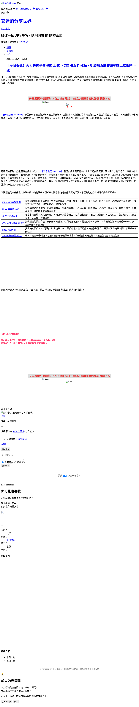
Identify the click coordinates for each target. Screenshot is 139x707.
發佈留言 (5, 466)
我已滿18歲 (6, 702)
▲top (3, 444)
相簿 (9, 47)
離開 (15, 702)
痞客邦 (16, 431)
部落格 (10, 51)
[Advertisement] (69, 143)
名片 (9, 54)
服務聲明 (95, 669)
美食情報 (23, 42)
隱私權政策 (84, 669)
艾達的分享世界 (16, 21)
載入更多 (5, 449)
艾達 (3, 416)
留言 (22, 431)
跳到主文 (5, 28)
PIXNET (49, 669)
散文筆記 (22, 439)
